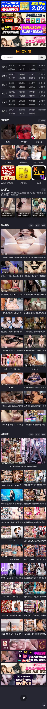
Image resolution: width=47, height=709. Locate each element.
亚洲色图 (22, 92)
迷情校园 (12, 105)
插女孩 (11, 110)
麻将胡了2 (11, 69)
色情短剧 (32, 113)
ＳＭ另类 (42, 78)
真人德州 (22, 65)
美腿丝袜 (12, 96)
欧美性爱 (42, 83)
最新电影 (5, 434)
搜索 (42, 57)
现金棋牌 (32, 69)
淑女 (37, 434)
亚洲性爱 (12, 83)
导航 (3, 111)
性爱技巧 (42, 105)
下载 (43, 190)
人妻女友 (32, 101)
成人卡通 (32, 83)
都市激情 (12, 101)
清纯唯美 (22, 96)
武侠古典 (42, 101)
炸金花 (21, 69)
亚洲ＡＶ (12, 74)
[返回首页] (44, 704)
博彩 (3, 67)
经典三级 (22, 87)
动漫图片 (42, 92)
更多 (43, 225)
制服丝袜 (12, 87)
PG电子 (11, 65)
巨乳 (37, 225)
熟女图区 (32, 96)
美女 (31, 225)
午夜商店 (22, 110)
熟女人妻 (12, 78)
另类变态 (42, 87)
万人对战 (32, 65)
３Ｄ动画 (42, 74)
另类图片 (42, 96)
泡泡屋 (21, 113)
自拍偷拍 (22, 74)
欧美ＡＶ (32, 74)
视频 (3, 76)
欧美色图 (32, 92)
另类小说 (22, 105)
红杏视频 (12, 113)
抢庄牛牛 (42, 69)
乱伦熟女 (32, 87)
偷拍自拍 (22, 83)
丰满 (31, 434)
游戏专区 (42, 65)
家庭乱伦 (22, 101)
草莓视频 (32, 110)
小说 (3, 102)
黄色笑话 (32, 105)
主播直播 (32, 78)
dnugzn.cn (23, 51)
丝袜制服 (22, 78)
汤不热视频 (42, 110)
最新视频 (5, 225)
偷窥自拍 (12, 92)
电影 (3, 85)
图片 (3, 93)
